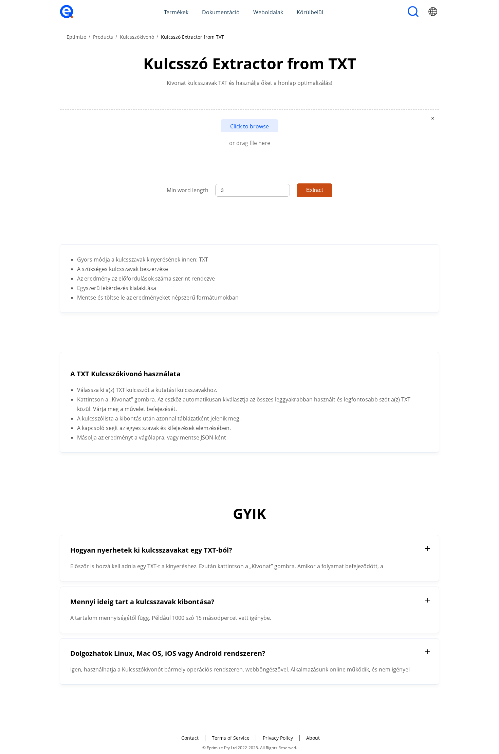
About (313, 738)
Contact (190, 738)
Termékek (176, 12)
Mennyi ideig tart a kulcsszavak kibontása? (142, 601)
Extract (314, 190)
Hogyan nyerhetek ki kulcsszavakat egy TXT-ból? (151, 550)
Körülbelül (310, 12)
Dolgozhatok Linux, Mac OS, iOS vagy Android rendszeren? (167, 653)
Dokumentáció (221, 12)
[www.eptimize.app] (66, 16)
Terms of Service (231, 738)
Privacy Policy (278, 738)
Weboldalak (268, 12)
